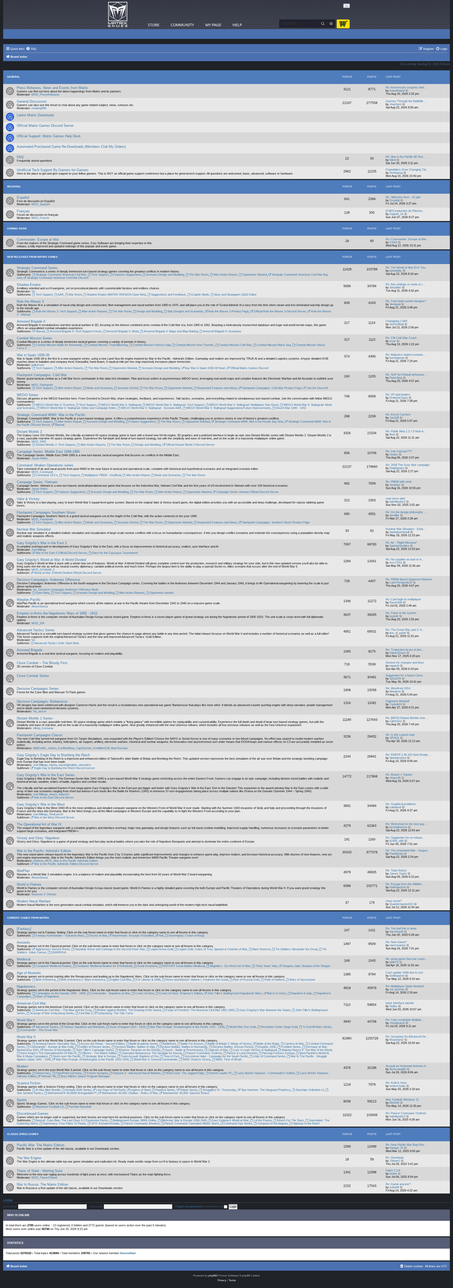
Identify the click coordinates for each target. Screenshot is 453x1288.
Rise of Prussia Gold (246, 979)
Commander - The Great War (39, 1030)
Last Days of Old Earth (110, 1089)
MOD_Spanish (40, 204)
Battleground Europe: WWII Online (134, 1120)
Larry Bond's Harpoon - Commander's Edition (266, 1073)
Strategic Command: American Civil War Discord (57, 277)
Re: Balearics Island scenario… (406, 354)
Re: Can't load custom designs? (406, 301)
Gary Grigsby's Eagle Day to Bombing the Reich (53, 755)
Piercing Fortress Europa (278, 1053)
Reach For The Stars (290, 1120)
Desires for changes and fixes (405, 662)
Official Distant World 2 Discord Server (190, 444)
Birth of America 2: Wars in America (83, 979)
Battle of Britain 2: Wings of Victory (229, 1043)
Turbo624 (396, 704)
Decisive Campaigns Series (38, 689)
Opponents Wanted (254, 274)
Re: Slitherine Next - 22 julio (403, 197)
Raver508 (396, 602)
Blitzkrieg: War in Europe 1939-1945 (184, 1120)
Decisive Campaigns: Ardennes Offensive (48, 580)
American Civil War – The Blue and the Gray (64, 1010)
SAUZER (395, 678)
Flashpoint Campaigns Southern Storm (46, 512)
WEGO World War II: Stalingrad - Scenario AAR (151, 407)
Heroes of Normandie (57, 1050)
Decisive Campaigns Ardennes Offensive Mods (69, 589)
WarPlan (23, 871)
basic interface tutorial (399, 1003)
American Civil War (31, 1003)
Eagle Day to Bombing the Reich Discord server (64, 768)
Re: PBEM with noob (399, 481)
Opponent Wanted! (397, 701)
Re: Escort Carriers (398, 414)
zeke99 (394, 1187)
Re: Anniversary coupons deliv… (406, 87)
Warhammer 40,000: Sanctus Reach (186, 1093)
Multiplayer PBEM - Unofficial (103, 475)
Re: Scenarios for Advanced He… (407, 1036)
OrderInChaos (399, 397)
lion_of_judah (398, 632)
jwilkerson (37, 364)
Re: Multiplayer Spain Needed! (405, 986)
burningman (397, 357)
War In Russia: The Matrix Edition (42, 1184)
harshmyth (396, 931)
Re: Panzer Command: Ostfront (406, 1113)
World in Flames (29, 884)
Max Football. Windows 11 (402, 1099)
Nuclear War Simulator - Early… (406, 528)
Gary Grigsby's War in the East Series (46, 775)
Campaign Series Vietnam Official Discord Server (247, 491)
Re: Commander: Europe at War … (408, 239)
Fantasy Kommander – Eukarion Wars (60, 935)
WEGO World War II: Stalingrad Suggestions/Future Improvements (228, 407)
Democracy (43, 1073)
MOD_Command (42, 472)
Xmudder (395, 287)
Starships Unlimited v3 (310, 1089)
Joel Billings (38, 549)
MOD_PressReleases (45, 94)
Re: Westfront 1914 (398, 688)
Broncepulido (398, 1069)
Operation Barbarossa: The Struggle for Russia (152, 1053)
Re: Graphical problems (401, 804)
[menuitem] (31, 49)
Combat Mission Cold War (235, 344)
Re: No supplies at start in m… (405, 559)
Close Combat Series (33, 676)
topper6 (394, 665)
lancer (42, 711)
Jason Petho (39, 458)
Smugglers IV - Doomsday (219, 1089)
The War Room (198, 274)
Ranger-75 (396, 1147)
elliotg (36, 728)
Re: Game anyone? (398, 1184)
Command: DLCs (47, 475)
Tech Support (99, 274)
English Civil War (120, 979)
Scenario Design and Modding (165, 274)
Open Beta (42, 592)
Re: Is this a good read (400, 734)
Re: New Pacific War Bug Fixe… (406, 1144)
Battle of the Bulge (267, 1043)
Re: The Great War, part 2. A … (405, 629)
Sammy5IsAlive (399, 545)
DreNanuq (396, 172)
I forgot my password (188, 1206)
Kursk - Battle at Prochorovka (184, 1050)
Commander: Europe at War (38, 239)
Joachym (395, 104)
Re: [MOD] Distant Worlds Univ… (407, 717)
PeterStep (396, 377)
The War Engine (29, 1158)
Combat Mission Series (34, 338)
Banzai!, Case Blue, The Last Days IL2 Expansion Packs (72, 1120)
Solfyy (393, 1006)
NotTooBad (397, 324)
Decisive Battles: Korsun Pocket (232, 1046)
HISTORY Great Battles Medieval (183, 966)
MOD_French (40, 217)
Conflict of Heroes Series (94, 1046)
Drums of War (98, 935)
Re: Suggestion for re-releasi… (405, 837)
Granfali (395, 200)
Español (23, 197)
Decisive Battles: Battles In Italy (135, 1046)
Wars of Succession (302, 979)
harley (53, 764)
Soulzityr (395, 484)
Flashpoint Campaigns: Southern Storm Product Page (276, 522)
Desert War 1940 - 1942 (291, 407)
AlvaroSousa (39, 606)
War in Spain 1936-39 (33, 355)
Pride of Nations (274, 979)
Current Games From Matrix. (28, 917)
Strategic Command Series (37, 268)
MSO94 (394, 1102)
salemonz (396, 721)
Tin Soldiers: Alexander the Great (296, 949)
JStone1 (395, 1160)
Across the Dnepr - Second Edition (102, 1043)
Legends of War (218, 1050)
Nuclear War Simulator (34, 529)
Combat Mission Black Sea (274, 344)
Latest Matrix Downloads (35, 115)
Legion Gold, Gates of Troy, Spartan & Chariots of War (212, 949)
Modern (22, 1066)
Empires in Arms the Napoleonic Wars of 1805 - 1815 (57, 613)
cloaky (394, 454)
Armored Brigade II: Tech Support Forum (75, 331)
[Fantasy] (24, 929)
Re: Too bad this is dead (401, 928)
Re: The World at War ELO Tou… (407, 267)
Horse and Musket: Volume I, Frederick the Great (196, 979)
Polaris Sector (189, 1089)
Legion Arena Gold (161, 949)
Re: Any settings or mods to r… (405, 284)
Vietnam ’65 (48, 1076)
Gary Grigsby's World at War (230, 1120)
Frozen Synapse (97, 1073)
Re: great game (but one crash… (407, 958)
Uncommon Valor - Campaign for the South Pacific (216, 1056)
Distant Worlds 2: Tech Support (55, 444)
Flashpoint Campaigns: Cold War (42, 375)
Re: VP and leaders (398, 394)
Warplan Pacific (29, 600)
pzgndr (394, 616)
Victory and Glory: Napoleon (38, 838)
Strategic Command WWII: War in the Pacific (51, 415)
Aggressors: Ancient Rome (53, 949)
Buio (392, 434)
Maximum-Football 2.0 (50, 1106)
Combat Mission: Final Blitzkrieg (107, 344)
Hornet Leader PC (220, 1073)
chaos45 (395, 777)
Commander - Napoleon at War (110, 993)
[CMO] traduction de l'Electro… (405, 210)
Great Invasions (147, 966)
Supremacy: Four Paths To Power (64, 1123)
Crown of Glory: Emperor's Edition (180, 993)
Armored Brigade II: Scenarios (222, 331)
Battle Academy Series (144, 1043)
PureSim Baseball (80, 1106)
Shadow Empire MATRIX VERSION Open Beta (116, 294)
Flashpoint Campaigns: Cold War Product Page (271, 388)
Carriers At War (294, 1043)
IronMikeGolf (101, 748)
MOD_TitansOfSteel (44, 1177)
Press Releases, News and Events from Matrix (52, 88)
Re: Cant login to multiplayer (403, 599)
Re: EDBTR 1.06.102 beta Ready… (408, 754)
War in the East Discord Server (54, 797)
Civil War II (86, 1013)
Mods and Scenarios (100, 388)
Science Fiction (28, 1083)
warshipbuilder (68, 764)
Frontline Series (291, 1046)
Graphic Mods (200, 294)
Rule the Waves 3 (30, 301)
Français (23, 211)
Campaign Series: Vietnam (37, 482)
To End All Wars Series (317, 1026)
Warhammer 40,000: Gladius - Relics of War (130, 1093)
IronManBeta (66, 748)
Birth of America (46, 979)
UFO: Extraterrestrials (105, 1123)
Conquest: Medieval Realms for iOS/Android (104, 966)
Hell (161, 935)
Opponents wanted (161, 592)
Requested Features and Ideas (217, 388)
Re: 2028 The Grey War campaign (407, 464)
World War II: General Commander (156, 1059)
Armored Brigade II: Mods (122, 331)
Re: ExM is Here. (396, 1082)
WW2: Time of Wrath (228, 1059)
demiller (394, 515)
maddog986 (38, 108)
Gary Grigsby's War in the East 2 (42, 543)
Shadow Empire (29, 285)
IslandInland (397, 90)
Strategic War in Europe (101, 1056)
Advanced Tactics (47, 1026)
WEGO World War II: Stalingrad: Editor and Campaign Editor (78, 407)
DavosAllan (128, 1253)
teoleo (393, 1173)
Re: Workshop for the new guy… (406, 824)
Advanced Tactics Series (36, 630)
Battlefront (169, 1043)
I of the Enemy (263, 1120)
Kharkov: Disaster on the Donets (139, 1050)
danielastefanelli (399, 532)
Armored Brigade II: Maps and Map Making (171, 331)
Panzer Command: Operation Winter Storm (191, 1123)
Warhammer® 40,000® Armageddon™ (72, 1093)
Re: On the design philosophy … (406, 512)
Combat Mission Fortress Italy (152, 344)
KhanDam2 (397, 1039)
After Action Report (225, 274)
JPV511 (394, 737)
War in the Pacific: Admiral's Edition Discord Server (66, 863)
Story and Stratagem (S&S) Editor (235, 294)
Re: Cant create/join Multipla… (405, 1019)
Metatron (395, 691)
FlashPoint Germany (69, 1073)
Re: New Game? (396, 942)
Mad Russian (119, 748)
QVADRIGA (58, 952)
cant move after (396, 498)
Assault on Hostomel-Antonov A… (407, 1066)
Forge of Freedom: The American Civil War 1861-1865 (200, 1010)
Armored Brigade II (31, 321)
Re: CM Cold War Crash (401, 337)
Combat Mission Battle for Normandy (59, 344)
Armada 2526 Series (78, 1089)
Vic (33, 291)
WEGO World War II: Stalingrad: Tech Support (175, 404)
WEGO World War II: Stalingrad (121, 404)
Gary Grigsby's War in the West (41, 804)
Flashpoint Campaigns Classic (40, 735)
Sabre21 (63, 794)
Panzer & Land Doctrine (242, 1053)
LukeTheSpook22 (401, 582)
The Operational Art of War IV (39, 824)
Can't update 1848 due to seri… (406, 972)
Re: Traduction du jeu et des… (405, 649)
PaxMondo (396, 853)
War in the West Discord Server (54, 817)
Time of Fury (171, 1056)
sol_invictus (397, 989)
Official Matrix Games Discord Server (45, 126)
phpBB (212, 1275)
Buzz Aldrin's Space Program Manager (85, 1076)
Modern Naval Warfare (34, 901)
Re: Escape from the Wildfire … (405, 884)
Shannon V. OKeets (43, 894)
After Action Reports (94, 311)
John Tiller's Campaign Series (95, 1050)
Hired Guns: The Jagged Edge (184, 1073)
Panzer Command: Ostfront (204, 1053)
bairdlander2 (397, 501)
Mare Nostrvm (261, 949)
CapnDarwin (83, 748)
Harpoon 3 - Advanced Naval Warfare (136, 1073)
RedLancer (56, 814)
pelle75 (394, 962)
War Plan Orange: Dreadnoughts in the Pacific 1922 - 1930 (187, 1026)
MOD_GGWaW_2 (43, 569)
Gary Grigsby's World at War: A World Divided (51, 560)
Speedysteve (398, 757)
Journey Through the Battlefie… (406, 101)
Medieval (23, 959)
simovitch (85, 764)
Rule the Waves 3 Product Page (228, 311)
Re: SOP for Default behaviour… (406, 374)
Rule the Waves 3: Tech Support (56, 311)
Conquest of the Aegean (272, 1123)
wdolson (38, 860)
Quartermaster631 (401, 904)
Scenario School (127, 388)
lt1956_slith (397, 840)
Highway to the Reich (306, 1123)
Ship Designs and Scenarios (185, 311)
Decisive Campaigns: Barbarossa (42, 701)
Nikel (393, 159)
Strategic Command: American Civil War (61, 274)
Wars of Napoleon (47, 996)
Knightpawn (397, 468)
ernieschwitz (398, 1085)
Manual (40, 331)
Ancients (23, 942)
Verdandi (395, 304)
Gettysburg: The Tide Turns (115, 1013)
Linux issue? (394, 900)
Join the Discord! (317, 388)
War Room (75, 294)
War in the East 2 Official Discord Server (61, 552)
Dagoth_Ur (396, 213)
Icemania (47, 728)
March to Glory (276, 993)
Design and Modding (149, 311)
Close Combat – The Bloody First (42, 663)
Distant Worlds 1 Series (35, 718)
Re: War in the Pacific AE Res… (406, 156)
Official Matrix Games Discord (249, 368)
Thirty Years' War (266, 966)
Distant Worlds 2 (29, 432)
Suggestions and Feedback (168, 294)
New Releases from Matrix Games (32, 256)
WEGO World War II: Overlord (55, 404)
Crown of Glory (144, 993)
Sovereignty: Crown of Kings (186, 935)
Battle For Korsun (192, 1043)
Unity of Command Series (269, 1056)
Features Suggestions (127, 274)
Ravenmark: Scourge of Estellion (133, 935)
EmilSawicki (397, 975)
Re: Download (394, 1157)
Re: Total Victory (396, 870)
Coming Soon (16, 228)
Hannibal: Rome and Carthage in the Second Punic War (110, 949)
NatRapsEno (398, 887)
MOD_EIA (37, 623)
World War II (26, 1037)
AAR (60, 294)
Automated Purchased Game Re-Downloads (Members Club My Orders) (71, 147)
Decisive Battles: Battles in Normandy (183, 1046)
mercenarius (398, 945)
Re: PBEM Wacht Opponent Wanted (409, 579)
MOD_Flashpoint (42, 384)
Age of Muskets (29, 973)
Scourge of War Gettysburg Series (52, 1013)
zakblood (395, 807)
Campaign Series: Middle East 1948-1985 (48, 452)
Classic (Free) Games (23, 1134)
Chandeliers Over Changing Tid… (407, 169)
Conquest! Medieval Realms (53, 966)
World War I (26, 1020)
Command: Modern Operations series (45, 465)
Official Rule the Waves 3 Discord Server (280, 311)
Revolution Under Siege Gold (279, 1026)
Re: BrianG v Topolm (399, 774)
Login (8, 1200)
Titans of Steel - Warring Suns (40, 1171)
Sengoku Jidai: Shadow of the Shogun (306, 966)
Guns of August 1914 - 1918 (127, 1026)
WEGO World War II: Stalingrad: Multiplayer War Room (244, 404)
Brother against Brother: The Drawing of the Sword (129, 1010)
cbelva (52, 748)
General (13, 76)
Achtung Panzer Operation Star (56, 1043)
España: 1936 (267, 1046)
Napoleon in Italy (301, 993)
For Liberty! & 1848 (148, 979)
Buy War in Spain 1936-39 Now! (205, 368)
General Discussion (31, 101)
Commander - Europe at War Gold (51, 1046)
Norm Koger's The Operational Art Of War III (48, 1053)
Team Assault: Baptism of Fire (140, 1056)
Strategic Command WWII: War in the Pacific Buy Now (249, 421)
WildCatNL (39, 748)
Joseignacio (397, 1022)
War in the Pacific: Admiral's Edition (44, 851)
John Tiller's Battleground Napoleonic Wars (234, 993)
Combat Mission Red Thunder (195, 344)
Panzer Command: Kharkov (142, 1123)
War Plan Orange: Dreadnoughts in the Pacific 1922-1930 (92, 1059)
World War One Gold (242, 1026)
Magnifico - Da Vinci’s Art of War (230, 966)
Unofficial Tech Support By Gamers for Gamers (53, 170)
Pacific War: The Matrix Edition (40, 1145)
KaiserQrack (398, 652)
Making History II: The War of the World (307, 1050)
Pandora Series (165, 1089)
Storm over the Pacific (67, 1056)
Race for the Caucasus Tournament (115, 552)
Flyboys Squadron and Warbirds (84, 1026)
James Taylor (398, 873)
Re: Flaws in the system (401, 612)
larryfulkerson (398, 827)
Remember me (214, 1206)
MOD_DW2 (38, 441)
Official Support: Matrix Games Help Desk (49, 136)
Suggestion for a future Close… (405, 675)
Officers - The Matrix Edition (99, 1053)
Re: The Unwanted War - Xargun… (408, 850)
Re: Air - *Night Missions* (401, 542)
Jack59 (394, 417)
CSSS (393, 242)
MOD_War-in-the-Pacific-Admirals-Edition (71, 860)
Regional (14, 186)
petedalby (396, 270)
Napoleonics (26, 987)
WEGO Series (27, 395)
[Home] (117, 14)
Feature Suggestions (142, 421)
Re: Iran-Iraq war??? (399, 451)
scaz (393, 341)
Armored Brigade (29, 650)
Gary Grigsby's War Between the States (264, 1010)
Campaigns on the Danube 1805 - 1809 (60, 993)
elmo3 (53, 794)
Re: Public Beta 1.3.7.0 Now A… (406, 431)
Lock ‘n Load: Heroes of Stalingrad (255, 1050)
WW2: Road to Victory (197, 1059)
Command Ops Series (238, 1123)
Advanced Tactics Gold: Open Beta (56, 643)
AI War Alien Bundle (48, 1089)
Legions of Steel (140, 1089)
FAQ (20, 157)
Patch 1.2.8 (393, 1170)
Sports (22, 1100)
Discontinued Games (32, 1114)
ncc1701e (396, 562)
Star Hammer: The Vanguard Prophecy (266, 1089)
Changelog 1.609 (396, 321)
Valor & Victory (28, 499)
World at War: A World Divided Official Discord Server (67, 572)
